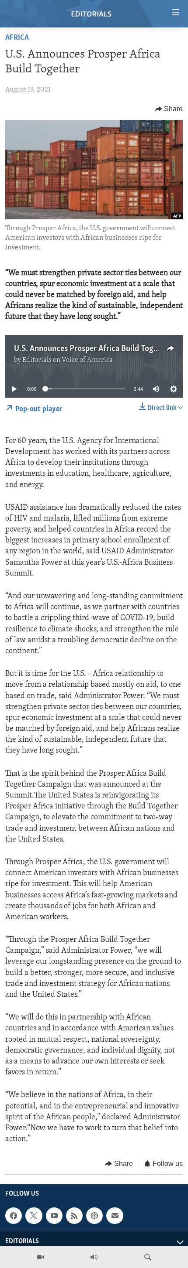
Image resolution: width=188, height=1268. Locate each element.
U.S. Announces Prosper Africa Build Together (93, 348)
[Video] (41, 1257)
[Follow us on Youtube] (54, 1215)
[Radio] (94, 1257)
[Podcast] (94, 1215)
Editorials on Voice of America (67, 360)
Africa (17, 38)
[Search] (148, 1257)
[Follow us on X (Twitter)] (33, 1215)
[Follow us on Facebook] (13, 1215)
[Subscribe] (114, 1215)
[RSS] (74, 1215)
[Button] (169, 109)
